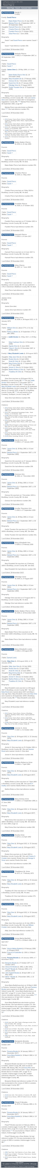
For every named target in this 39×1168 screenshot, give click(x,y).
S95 (6, 1025)
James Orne (11, 69)
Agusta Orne (13, 346)
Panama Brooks (13, 958)
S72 (6, 1032)
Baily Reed (5, 692)
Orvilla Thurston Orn (15, 87)
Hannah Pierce (14, 27)
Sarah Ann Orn (14, 83)
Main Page (10, 8)
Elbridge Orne (13, 85)
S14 (6, 1029)
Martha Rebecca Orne (16, 369)
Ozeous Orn (13, 81)
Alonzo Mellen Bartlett (14, 948)
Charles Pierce (14, 29)
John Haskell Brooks (12, 973)
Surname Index (26, 8)
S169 (6, 130)
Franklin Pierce (14, 31)
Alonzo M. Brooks (11, 967)
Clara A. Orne (13, 348)
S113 (6, 1095)
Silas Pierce (13, 33)
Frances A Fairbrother (14, 952)
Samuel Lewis (11, 657)
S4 (6, 1030)
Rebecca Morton (12, 332)
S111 (6, 1022)
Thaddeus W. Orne (15, 372)
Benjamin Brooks (11, 963)
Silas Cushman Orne (16, 342)
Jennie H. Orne (14, 367)
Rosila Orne (13, 359)
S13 (6, 1154)
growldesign (31, 1166)
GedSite (14, 1166)
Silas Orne (10, 661)
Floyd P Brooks (10, 969)
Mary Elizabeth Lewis (15, 353)
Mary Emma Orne (15, 363)
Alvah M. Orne (13, 361)
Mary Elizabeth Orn (15, 78)
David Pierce (11, 17)
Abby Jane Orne (14, 357)
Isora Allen (27, 1068)
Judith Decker (13, 337)
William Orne (11, 328)
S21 (6, 127)
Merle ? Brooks (10, 977)
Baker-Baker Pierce (15, 21)
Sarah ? (9, 66)
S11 (6, 119)
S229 (6, 436)
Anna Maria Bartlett (13, 1055)
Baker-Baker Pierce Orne (17, 75)
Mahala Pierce (14, 23)
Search (17, 8)
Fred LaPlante (19, 1162)
